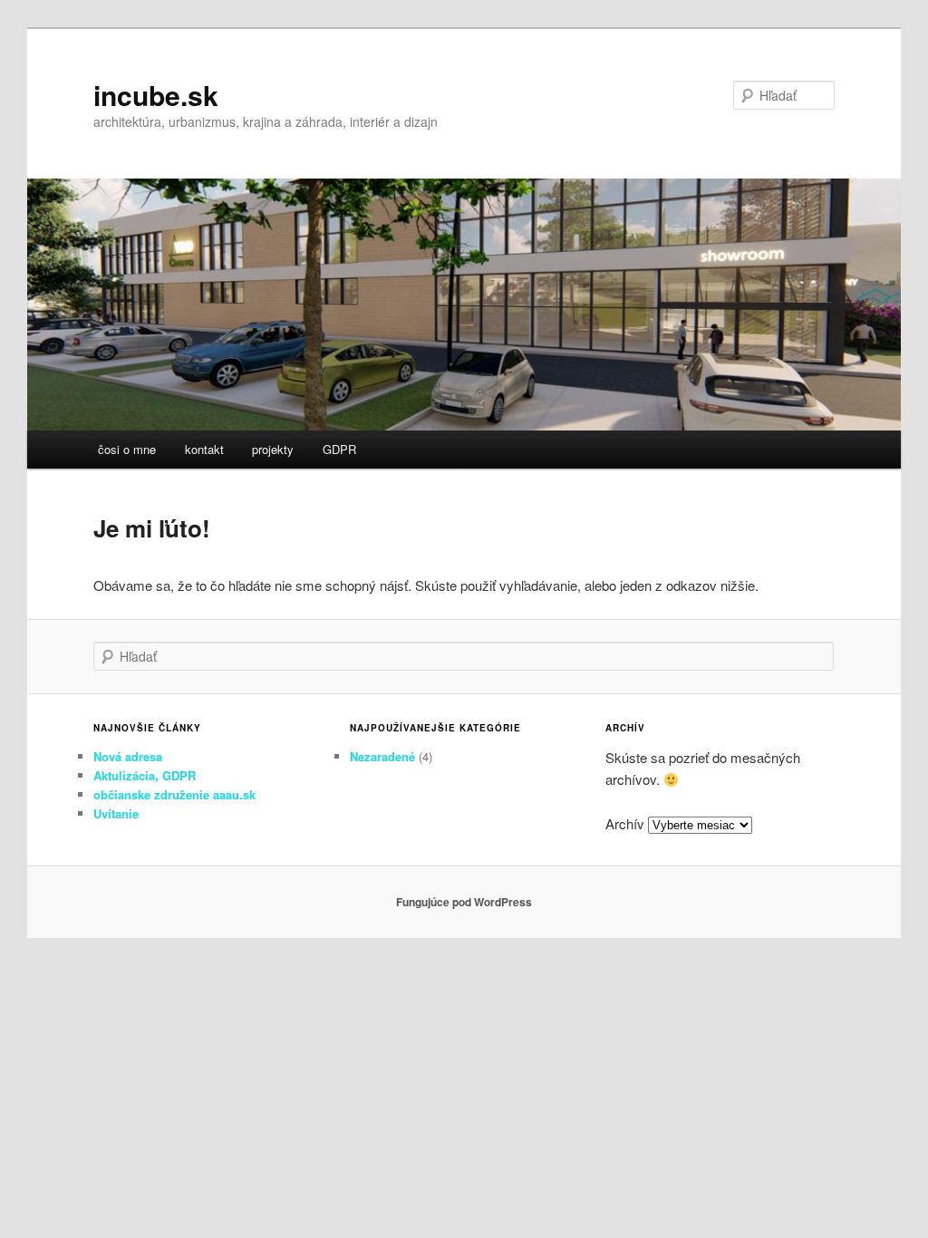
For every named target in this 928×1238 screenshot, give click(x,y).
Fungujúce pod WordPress (464, 902)
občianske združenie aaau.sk (174, 794)
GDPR (339, 449)
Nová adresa (127, 756)
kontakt (204, 449)
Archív (624, 823)
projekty (273, 449)
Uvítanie (116, 813)
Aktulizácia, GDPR (144, 775)
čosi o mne (127, 449)
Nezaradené (382, 756)
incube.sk (155, 94)
